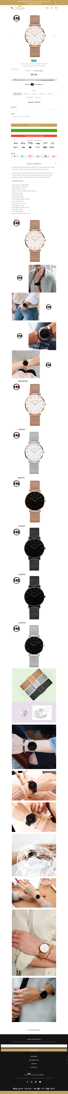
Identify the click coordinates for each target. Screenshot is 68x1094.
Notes (13, 113)
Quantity (14, 107)
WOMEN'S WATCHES (41, 64)
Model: (34, 91)
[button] (15, 69)
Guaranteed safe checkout (34, 140)
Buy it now (34, 130)
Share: (13, 153)
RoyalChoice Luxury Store (20, 8)
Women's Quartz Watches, (28, 64)
